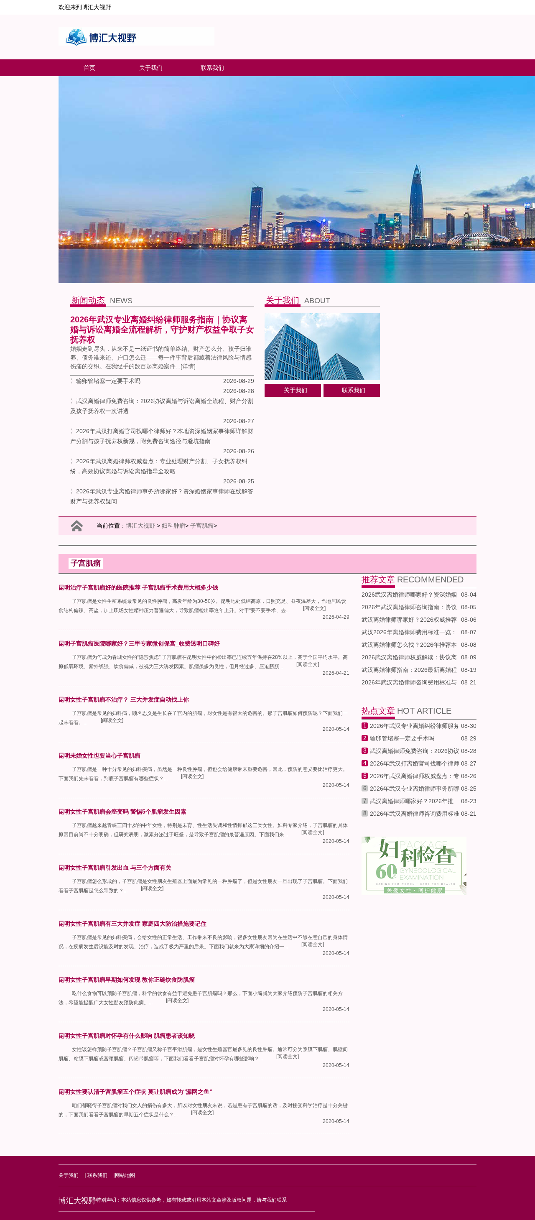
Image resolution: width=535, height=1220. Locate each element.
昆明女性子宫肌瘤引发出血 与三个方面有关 (115, 867)
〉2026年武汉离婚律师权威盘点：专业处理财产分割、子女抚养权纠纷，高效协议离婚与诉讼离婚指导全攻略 (158, 466)
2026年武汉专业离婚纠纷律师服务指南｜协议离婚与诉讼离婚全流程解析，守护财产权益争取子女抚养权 (162, 329)
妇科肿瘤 (173, 525)
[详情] (188, 366)
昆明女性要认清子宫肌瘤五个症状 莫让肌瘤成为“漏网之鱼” (135, 1091)
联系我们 (212, 67)
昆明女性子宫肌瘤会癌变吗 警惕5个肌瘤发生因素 (122, 811)
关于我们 (151, 67)
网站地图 (125, 1175)
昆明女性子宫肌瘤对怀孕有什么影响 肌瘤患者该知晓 (127, 1035)
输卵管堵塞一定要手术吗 (402, 738)
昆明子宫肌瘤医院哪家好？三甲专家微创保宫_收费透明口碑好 (139, 643)
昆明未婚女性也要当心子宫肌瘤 (99, 755)
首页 (89, 67)
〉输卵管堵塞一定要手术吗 (105, 381)
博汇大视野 (140, 525)
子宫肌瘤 (202, 525)
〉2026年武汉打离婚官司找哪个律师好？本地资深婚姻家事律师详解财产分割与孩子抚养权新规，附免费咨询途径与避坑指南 (161, 436)
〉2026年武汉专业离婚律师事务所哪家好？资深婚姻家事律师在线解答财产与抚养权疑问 (161, 496)
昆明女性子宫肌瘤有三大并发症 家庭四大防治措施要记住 (132, 923)
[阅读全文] (314, 608)
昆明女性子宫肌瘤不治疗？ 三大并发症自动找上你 (124, 699)
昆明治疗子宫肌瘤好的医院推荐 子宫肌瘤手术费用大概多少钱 (138, 587)
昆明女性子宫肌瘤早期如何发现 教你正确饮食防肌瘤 (127, 979)
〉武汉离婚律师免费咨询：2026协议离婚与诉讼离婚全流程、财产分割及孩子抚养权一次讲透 (161, 406)
